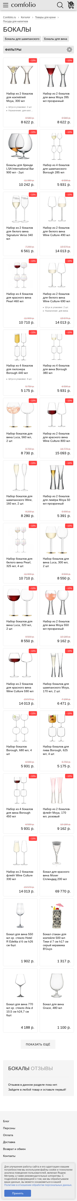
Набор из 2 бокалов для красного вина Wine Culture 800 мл (56, 437)
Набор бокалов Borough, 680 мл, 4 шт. (19, 750)
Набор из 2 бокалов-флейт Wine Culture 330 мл (20, 875)
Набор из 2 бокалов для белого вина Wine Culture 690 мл (56, 297)
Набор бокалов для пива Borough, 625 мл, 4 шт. (56, 750)
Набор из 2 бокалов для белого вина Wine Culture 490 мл (56, 231)
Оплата (8, 1135)
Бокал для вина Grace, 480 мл (53, 1006)
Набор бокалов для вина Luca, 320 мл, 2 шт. (19, 625)
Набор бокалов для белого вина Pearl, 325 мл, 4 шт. (19, 562)
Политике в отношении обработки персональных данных (37, 1185)
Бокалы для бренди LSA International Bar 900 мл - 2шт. (20, 168)
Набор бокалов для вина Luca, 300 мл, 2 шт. (56, 562)
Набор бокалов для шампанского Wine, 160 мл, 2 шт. (19, 500)
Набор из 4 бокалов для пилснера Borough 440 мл (19, 369)
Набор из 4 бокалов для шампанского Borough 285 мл (56, 168)
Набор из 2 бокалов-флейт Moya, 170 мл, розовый (56, 812)
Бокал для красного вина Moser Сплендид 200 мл (56, 875)
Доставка (9, 1142)
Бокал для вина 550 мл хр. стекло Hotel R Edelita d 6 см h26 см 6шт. (19, 940)
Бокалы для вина (55, 38)
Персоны (9, 1128)
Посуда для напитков (15, 21)
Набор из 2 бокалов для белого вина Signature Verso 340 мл (19, 233)
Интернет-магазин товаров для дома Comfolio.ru (23, 4)
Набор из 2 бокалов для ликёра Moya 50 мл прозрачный (56, 500)
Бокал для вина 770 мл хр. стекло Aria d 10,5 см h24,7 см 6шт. (19, 1010)
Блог (6, 1121)
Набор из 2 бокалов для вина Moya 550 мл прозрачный (56, 625)
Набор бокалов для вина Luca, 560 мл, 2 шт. (19, 437)
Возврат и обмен (14, 1149)
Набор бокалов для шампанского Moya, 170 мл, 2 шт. (56, 687)
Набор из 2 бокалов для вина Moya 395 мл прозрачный (56, 97)
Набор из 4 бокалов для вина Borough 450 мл (19, 812)
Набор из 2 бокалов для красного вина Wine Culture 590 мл (19, 687)
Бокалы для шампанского (22, 38)
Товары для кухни (45, 17)
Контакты (9, 1156)
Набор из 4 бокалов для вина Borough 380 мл (56, 369)
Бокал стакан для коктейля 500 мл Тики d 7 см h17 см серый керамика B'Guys (55, 941)
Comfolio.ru (9, 17)
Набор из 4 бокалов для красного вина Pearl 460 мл (19, 297)
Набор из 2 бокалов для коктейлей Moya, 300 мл (19, 97)
